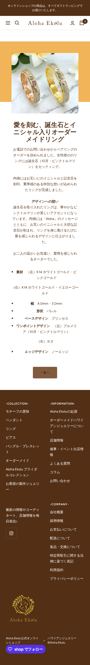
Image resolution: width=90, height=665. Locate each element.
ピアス (11, 437)
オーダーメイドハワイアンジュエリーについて (67, 426)
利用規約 (56, 570)
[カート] (81, 23)
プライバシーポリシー (67, 579)
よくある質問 (60, 463)
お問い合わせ (60, 481)
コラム (55, 472)
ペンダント (14, 420)
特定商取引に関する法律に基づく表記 (67, 558)
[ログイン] (72, 23)
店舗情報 (56, 440)
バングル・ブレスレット (22, 449)
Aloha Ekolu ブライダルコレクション (21, 472)
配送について (60, 538)
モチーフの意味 (17, 411)
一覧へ (45, 372)
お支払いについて (63, 529)
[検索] (17, 23)
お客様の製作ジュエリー (22, 487)
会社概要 (56, 512)
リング (11, 429)
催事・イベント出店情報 (67, 452)
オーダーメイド (17, 461)
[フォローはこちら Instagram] (11, 533)
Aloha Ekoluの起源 (63, 411)
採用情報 (56, 521)
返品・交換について (65, 547)
